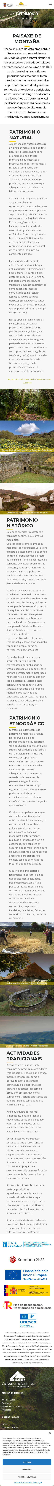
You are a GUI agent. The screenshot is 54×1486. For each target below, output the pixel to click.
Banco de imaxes (10, 1427)
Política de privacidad (23, 1482)
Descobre (6, 1403)
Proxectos (6, 1410)
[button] (50, 1433)
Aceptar (27, 1462)
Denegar (27, 1469)
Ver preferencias (27, 1476)
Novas (4, 1424)
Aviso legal (37, 1482)
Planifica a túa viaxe (11, 1406)
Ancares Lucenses (10, 1400)
